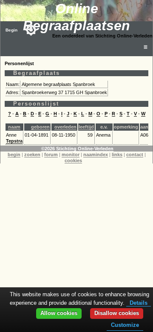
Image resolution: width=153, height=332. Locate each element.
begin (14, 154)
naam (14, 126)
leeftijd (86, 126)
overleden (65, 126)
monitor (70, 154)
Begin (11, 30)
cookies (73, 160)
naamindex (95, 154)
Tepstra (14, 140)
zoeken (32, 154)
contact (134, 154)
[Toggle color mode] (31, 29)
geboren (40, 126)
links (117, 154)
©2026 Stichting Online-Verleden (77, 148)
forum (51, 154)
